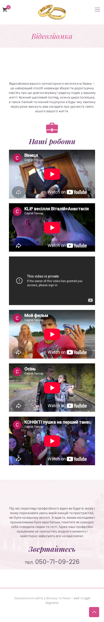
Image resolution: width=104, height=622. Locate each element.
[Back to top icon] (94, 612)
